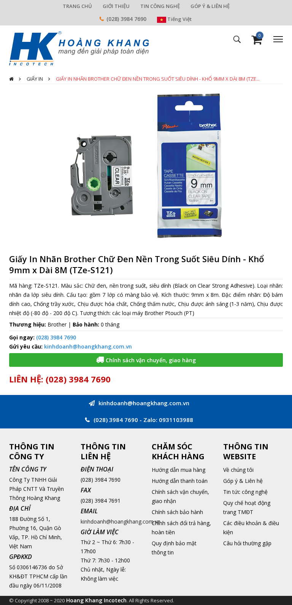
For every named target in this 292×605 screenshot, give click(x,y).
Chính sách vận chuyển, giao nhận (180, 496)
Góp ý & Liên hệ (243, 480)
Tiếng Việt (179, 19)
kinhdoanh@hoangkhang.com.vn (88, 346)
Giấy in (35, 78)
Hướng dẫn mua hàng (178, 469)
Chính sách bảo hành (177, 512)
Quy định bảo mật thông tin (174, 548)
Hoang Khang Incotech (96, 600)
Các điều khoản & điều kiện (251, 527)
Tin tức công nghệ (245, 491)
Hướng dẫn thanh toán (180, 480)
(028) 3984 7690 (126, 18)
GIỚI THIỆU (116, 6)
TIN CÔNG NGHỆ (160, 6)
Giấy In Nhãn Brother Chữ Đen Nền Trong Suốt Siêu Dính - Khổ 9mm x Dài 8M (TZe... (158, 78)
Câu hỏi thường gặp (247, 543)
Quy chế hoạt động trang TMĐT (246, 507)
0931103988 (176, 420)
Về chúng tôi (238, 469)
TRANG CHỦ (77, 6)
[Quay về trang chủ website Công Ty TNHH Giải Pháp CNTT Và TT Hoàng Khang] (79, 47)
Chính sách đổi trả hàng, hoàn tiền (181, 527)
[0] (256, 41)
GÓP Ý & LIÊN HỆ (210, 6)
